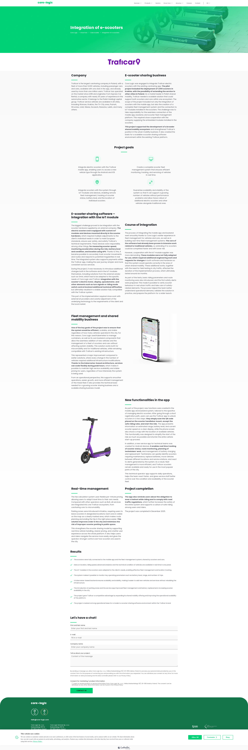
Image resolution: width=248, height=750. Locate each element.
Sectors (158, 3)
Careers (189, 3)
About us (178, 3)
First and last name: (77, 625)
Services (137, 3)
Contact (197, 3)
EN (207, 3)
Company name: (76, 644)
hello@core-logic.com (40, 720)
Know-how (167, 3)
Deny (228, 737)
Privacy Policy (37, 741)
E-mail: (73, 635)
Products (147, 3)
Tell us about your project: (80, 653)
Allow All (195, 737)
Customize (211, 737)
